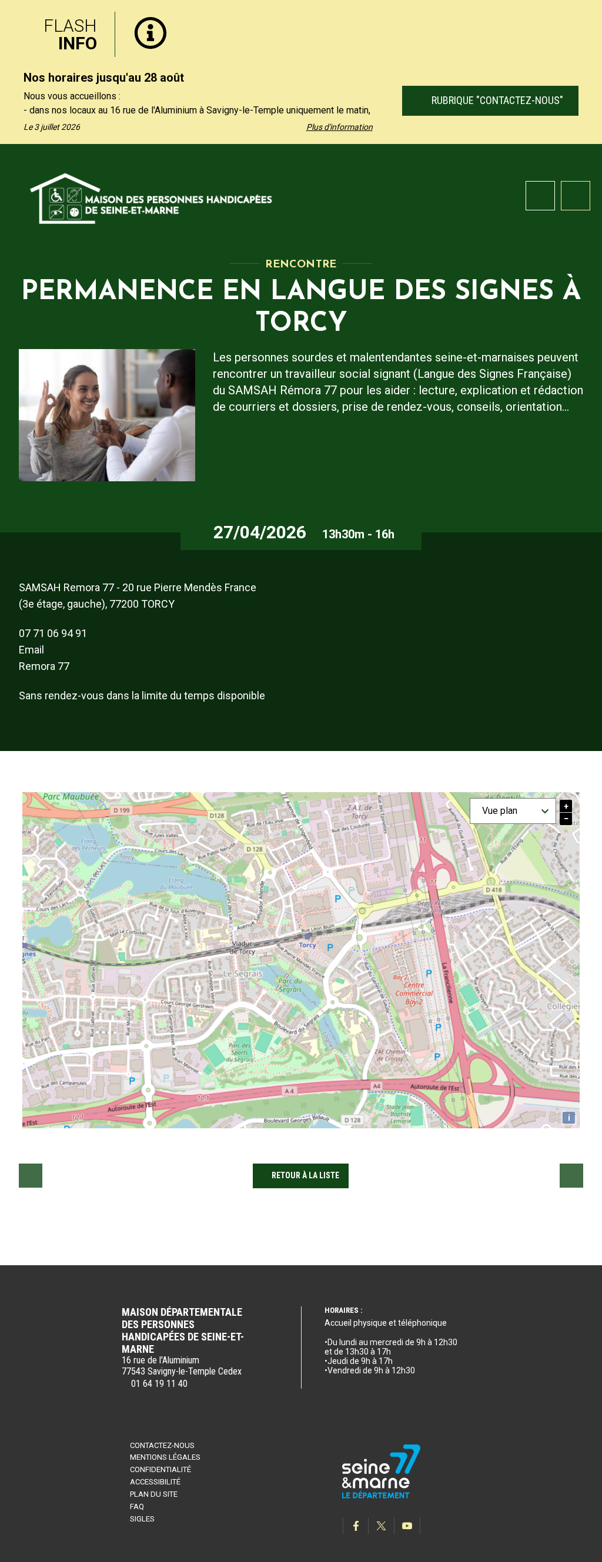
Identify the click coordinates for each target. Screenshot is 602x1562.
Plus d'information (339, 127)
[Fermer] (584, 19)
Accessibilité (155, 1481)
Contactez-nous (162, 1445)
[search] (540, 195)
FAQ (137, 1506)
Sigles (142, 1518)
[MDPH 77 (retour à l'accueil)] (152, 196)
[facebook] (356, 1525)
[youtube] (407, 1525)
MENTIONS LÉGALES (165, 1457)
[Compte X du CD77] (381, 1525)
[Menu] (575, 195)
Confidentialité (160, 1469)
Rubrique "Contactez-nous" (496, 100)
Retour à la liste (305, 1175)
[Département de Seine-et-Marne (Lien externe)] (381, 1496)
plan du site (154, 1494)
